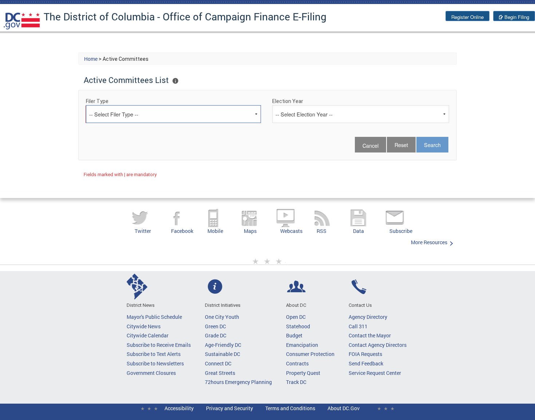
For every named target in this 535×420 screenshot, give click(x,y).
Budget (294, 335)
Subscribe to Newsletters (155, 363)
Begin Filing (516, 16)
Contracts (297, 363)
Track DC (296, 382)
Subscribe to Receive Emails (159, 344)
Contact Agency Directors (378, 344)
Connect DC (218, 363)
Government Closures (151, 372)
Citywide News (143, 326)
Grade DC (215, 335)
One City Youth (222, 316)
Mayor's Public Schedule (154, 316)
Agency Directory (368, 316)
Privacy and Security (229, 408)
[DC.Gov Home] (22, 20)
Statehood (298, 326)
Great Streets (220, 372)
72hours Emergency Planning (238, 382)
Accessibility (179, 408)
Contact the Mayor (370, 335)
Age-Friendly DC (223, 344)
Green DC (215, 326)
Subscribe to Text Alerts (154, 353)
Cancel (370, 145)
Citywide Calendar (148, 335)
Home (91, 58)
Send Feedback (366, 363)
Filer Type (97, 101)
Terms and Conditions (290, 408)
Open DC (296, 316)
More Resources (429, 242)
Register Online (467, 16)
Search (432, 144)
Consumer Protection (310, 353)
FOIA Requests (365, 353)
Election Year (287, 101)
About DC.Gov (344, 408)
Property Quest (303, 372)
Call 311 (358, 326)
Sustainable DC (222, 353)
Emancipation (302, 344)
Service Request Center (375, 372)
